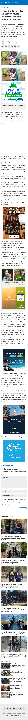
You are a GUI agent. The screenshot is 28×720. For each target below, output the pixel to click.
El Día (10, 2)
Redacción (8, 41)
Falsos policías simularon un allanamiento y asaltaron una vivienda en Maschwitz (11, 586)
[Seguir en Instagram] (10, 708)
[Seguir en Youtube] (14, 708)
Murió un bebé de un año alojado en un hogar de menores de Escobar (17, 680)
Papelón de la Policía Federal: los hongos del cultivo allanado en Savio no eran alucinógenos (13, 562)
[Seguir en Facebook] (7, 708)
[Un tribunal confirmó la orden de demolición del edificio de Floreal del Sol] (5, 695)
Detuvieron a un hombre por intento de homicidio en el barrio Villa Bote (13, 538)
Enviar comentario (22, 507)
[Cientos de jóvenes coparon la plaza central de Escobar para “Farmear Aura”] (5, 666)
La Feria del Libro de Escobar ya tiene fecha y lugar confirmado (17, 687)
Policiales (5, 8)
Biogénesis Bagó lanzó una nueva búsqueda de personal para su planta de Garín (18, 673)
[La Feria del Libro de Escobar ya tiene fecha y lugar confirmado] (5, 688)
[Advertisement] (14, 140)
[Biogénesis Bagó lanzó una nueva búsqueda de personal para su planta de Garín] (5, 673)
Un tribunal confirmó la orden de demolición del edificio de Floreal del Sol (17, 694)
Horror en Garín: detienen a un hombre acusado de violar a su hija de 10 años (13, 656)
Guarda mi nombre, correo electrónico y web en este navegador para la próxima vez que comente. (13, 502)
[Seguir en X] (4, 708)
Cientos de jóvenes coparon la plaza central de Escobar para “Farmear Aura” (18, 665)
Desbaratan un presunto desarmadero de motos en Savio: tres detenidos (13, 610)
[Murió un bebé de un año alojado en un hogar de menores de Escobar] (5, 681)
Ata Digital (20, 715)
